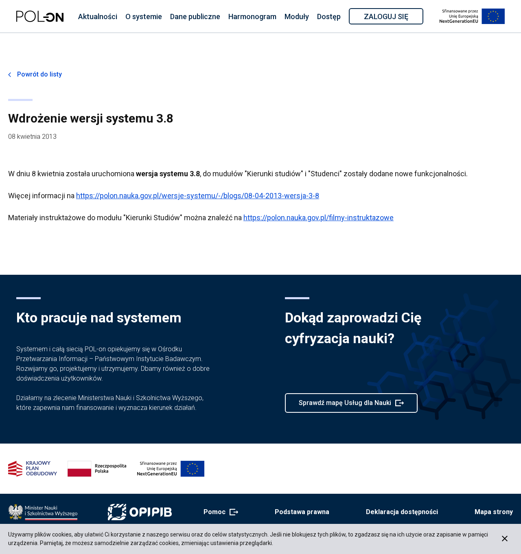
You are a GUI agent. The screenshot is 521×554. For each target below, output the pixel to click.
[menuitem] (97, 16)
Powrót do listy (39, 74)
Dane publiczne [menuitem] (195, 16)
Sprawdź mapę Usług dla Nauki (344, 406)
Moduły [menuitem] (297, 16)
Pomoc (218, 512)
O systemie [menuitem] (143, 16)
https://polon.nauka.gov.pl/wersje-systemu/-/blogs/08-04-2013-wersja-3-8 (197, 195)
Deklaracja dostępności (402, 512)
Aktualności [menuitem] (97, 16)
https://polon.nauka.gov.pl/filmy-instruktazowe (318, 217)
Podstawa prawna (302, 512)
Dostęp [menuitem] (329, 16)
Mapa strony (494, 512)
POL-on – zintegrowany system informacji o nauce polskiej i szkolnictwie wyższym (39, 16)
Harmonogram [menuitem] (252, 16)
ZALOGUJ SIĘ (392, 18)
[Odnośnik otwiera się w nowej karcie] (42, 512)
